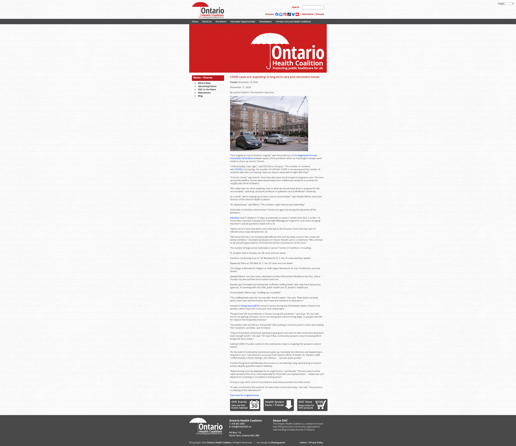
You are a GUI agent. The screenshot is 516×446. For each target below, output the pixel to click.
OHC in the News (207, 89)
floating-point (278, 442)
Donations (221, 21)
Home (195, 21)
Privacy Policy (316, 442)
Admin (303, 442)
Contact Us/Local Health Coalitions (293, 21)
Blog (200, 95)
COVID (238, 169)
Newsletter (308, 14)
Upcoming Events (207, 86)
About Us (207, 21)
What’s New (204, 83)
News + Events (202, 77)
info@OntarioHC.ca (241, 426)
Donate (320, 14)
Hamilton (234, 217)
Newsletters (265, 21)
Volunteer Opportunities (242, 21)
